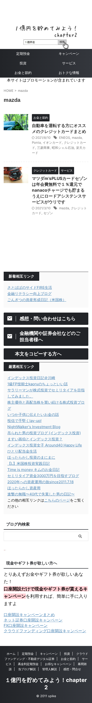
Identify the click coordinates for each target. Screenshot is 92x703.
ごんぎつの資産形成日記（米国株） (36, 299)
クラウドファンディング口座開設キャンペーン (45, 630)
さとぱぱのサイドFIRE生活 (29, 287)
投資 (23, 63)
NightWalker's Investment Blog (33, 426)
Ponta (36, 142)
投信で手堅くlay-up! (24, 420)
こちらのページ (57, 500)
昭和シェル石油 (63, 148)
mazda (77, 138)
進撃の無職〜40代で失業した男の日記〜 (41, 494)
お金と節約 (23, 72)
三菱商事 (43, 148)
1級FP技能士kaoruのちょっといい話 (37, 384)
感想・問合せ (72, 669)
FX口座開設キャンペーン (26, 625)
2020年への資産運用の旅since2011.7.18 (40, 482)
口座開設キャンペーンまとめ (29, 614)
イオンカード (52, 142)
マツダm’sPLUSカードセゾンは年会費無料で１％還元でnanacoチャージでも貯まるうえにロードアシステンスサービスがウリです (59, 190)
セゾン (48, 213)
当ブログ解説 (27, 669)
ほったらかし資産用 (23, 488)
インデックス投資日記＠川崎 (31, 377)
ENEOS (64, 138)
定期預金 (23, 53)
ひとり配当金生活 (22, 451)
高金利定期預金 (28, 664)
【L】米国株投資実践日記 (28, 463)
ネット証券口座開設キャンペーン (33, 620)
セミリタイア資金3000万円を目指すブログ (43, 475)
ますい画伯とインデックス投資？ (35, 439)
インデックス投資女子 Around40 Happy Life (44, 445)
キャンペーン (49, 654)
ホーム (11, 654)
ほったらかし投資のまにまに (31, 457)
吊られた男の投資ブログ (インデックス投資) (44, 433)
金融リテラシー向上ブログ (29, 293)
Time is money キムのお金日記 (33, 469)
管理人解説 (49, 669)
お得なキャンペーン (58, 664)
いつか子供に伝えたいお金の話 (33, 414)
